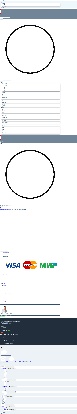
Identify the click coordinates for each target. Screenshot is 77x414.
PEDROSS (3, 131)
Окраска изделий (4, 409)
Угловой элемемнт (4, 116)
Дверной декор (4, 115)
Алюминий (5, 89)
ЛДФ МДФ (5, 385)
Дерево (4, 90)
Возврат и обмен (4, 6)
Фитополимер (5, 86)
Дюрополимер (4, 102)
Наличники (3, 114)
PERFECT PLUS (4, 132)
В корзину (5, 301)
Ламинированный (4, 97)
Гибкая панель (4, 120)
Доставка (2, 1)
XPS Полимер (5, 85)
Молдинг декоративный (4, 386)
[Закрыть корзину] (1, 347)
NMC (3, 130)
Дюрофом (3, 105)
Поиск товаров (1, 205)
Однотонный (3, 92)
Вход (1, 413)
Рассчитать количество (4, 251)
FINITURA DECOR (4, 128)
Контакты (2, 7)
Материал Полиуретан (5, 122)
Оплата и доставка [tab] (4, 274)
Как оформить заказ (3, 1)
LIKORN (3, 129)
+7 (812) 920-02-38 (5, 322)
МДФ (4, 87)
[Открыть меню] (0, 207)
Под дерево (3, 94)
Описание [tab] (3, 273)
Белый (3, 93)
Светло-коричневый (6, 281)
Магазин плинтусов (7, 343)
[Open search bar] (0, 79)
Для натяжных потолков (5, 101)
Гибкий (3, 95)
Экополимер (5, 5)
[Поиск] (1, 81)
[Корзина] (1, 18)
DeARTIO (5, 287)
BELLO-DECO (4, 125)
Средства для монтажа (4, 395)
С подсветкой (4, 96)
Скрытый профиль (4, 117)
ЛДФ (4, 4)
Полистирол (3, 110)
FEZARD (3, 127)
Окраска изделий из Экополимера (7, 410)
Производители (2, 396)
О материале (3, 406)
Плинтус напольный (4, 368)
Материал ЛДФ (4, 123)
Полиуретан (3, 104)
